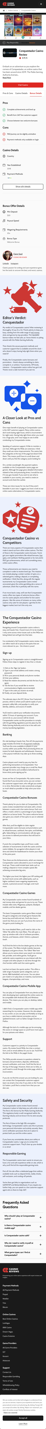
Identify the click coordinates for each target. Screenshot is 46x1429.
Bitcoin (5, 1307)
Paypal (5, 1294)
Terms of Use (8, 1381)
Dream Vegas (8, 1332)
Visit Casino (23, 85)
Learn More (23, 1424)
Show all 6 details (23, 186)
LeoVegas (6, 1323)
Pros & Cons (8, 93)
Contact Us (7, 1372)
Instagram (14, 263)
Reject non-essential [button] (10, 1413)
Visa (4, 1303)
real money (35, 332)
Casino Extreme (9, 1336)
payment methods (33, 744)
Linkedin (6, 263)
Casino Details (21, 93)
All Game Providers (10, 1348)
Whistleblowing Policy (11, 1385)
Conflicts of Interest (10, 1389)
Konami (5, 1356)
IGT (4, 1352)
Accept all (23, 1418)
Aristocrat (6, 1361)
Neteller (6, 1299)
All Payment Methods (11, 1290)
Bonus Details (36, 93)
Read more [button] (7, 78)
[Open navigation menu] (41, 4)
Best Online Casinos (10, 1319)
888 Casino (7, 1327)
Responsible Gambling (11, 1376)
